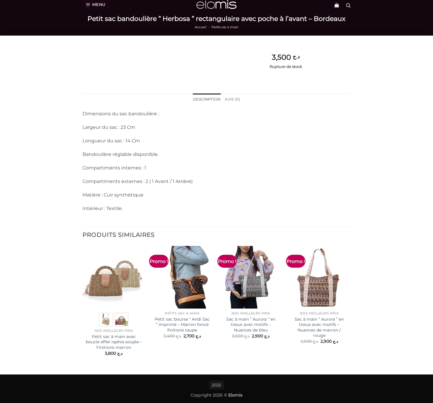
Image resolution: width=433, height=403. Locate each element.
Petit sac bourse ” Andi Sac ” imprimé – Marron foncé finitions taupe (182, 325)
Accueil (200, 27)
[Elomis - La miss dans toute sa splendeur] (216, 4)
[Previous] (82, 306)
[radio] (106, 319)
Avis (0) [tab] (232, 99)
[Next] (350, 306)
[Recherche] (348, 5)
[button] (96, 4)
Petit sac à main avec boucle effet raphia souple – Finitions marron (114, 342)
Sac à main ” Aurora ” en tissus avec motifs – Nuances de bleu (250, 325)
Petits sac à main (224, 27)
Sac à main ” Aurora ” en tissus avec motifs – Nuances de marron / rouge (319, 327)
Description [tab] (207, 99)
